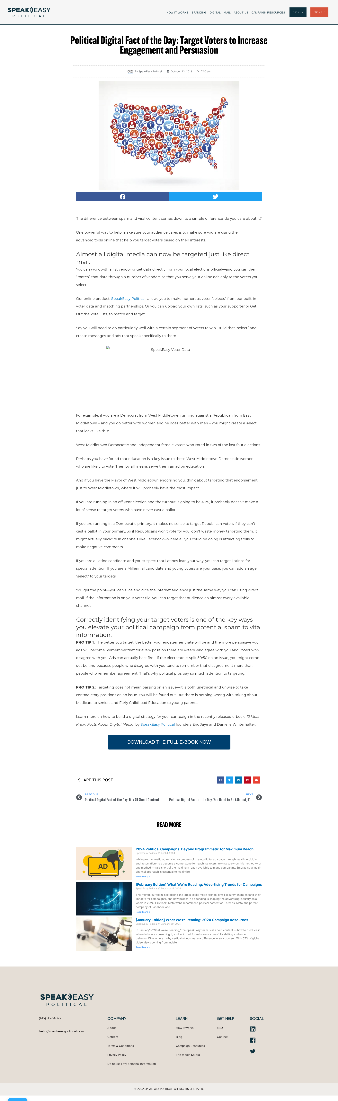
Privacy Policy (116, 1055)
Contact (222, 1037)
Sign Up (319, 12)
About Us (241, 12)
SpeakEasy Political (128, 299)
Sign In (298, 12)
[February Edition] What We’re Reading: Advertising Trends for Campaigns (199, 884)
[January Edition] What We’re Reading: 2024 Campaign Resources (192, 920)
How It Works (177, 12)
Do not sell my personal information (131, 1064)
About (111, 1028)
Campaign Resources (268, 12)
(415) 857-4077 (50, 1018)
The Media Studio (188, 1055)
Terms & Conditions (120, 1046)
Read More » (143, 876)
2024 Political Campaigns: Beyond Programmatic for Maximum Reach (195, 849)
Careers (112, 1037)
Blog (179, 1037)
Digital (215, 12)
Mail (227, 12)
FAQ (220, 1028)
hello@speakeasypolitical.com (61, 1031)
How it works (184, 1028)
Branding (198, 12)
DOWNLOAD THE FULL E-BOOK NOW (169, 742)
